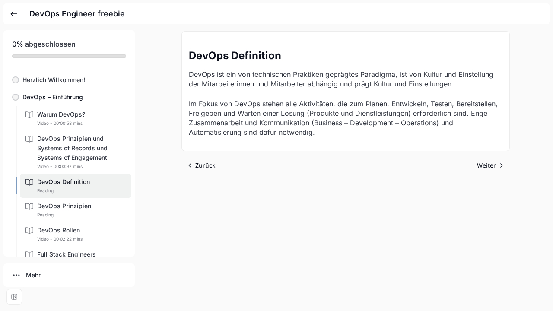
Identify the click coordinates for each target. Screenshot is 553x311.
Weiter (486, 165)
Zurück (205, 165)
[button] (69, 80)
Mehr (33, 275)
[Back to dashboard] (14, 14)
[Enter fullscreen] (14, 296)
